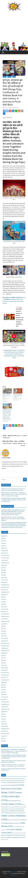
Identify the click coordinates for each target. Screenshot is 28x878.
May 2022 (3, 660)
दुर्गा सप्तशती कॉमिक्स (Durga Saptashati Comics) (17, 395)
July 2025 (3, 567)
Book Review (20, 780)
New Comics (16, 823)
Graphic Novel (19, 808)
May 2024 (3, 602)
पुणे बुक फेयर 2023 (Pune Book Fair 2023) (6, 395)
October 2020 (4, 706)
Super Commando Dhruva (16, 837)
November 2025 (5, 558)
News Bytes (20, 826)
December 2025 (5, 555)
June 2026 (3, 541)
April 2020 (3, 721)
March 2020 (4, 724)
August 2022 (4, 653)
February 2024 (4, 609)
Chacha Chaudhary (14, 782)
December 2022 (5, 643)
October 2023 (4, 619)
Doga (13, 808)
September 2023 (5, 621)
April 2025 (3, 575)
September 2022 (5, 650)
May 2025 (3, 572)
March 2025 (4, 577)
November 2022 (5, 645)
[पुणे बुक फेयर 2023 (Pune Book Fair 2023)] (7, 390)
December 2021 (5, 672)
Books (4, 76)
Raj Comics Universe (8, 835)
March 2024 (4, 606)
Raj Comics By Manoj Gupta (18, 832)
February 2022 (4, 667)
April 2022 (3, 663)
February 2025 (4, 580)
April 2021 (3, 692)
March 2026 (4, 548)
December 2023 (5, 614)
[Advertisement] (14, 28)
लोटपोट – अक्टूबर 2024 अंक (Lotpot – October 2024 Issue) (15, 437)
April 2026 (3, 545)
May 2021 (3, 689)
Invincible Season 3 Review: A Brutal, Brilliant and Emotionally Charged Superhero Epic (20, 317)
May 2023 (3, 631)
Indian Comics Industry (19, 813)
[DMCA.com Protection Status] (5, 854)
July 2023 (3, 626)
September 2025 (5, 562)
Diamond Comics (6, 809)
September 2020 (5, 709)
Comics (9, 76)
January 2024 (4, 611)
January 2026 (4, 553)
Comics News (11, 804)
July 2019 (3, 738)
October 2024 (4, 589)
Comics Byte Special (14, 800)
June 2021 (3, 687)
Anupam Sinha (16, 778)
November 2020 (5, 704)
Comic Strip (11, 807)
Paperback (4, 829)
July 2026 (3, 538)
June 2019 (3, 741)
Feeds (5, 746)
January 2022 (4, 670)
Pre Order (13, 829)
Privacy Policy (4, 851)
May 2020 (3, 719)
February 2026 (4, 550)
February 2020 (4, 726)
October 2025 (4, 560)
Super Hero (4, 839)
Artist (5, 780)
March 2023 (4, 636)
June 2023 (3, 628)
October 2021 (4, 677)
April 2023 (3, 633)
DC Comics (22, 807)
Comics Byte (15, 107)
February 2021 (4, 697)
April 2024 (3, 604)
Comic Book (13, 785)
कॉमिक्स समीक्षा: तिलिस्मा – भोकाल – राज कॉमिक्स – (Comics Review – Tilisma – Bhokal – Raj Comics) (13, 443)
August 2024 (4, 594)
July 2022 (3, 655)
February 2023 (4, 638)
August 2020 (4, 711)
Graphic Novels (5, 811)
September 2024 (5, 592)
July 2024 (3, 597)
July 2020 (3, 714)
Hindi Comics (16, 811)
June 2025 (3, 570)
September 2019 (5, 733)
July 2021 (3, 684)
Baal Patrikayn (12, 780)
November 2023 (5, 616)
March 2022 (4, 665)
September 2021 (5, 680)
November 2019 (5, 728)
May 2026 (3, 543)
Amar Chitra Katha (6, 778)
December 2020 (5, 702)
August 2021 (4, 682)
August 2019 (4, 736)
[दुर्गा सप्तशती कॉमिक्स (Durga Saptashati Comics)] (17, 390)
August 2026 (4, 536)
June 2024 (3, 599)
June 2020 (3, 716)
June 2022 (3, 658)
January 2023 (4, 641)
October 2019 (4, 731)
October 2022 (4, 648)
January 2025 (4, 582)
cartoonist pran (5, 782)
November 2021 (5, 675)
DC (16, 807)
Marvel (10, 819)
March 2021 (4, 694)
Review (19, 835)
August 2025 (4, 565)
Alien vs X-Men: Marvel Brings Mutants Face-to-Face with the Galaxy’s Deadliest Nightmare (13, 518)
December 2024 (5, 584)
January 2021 (4, 699)
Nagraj (7, 823)
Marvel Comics (18, 819)
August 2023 (4, 623)
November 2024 (5, 587)
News (14, 76)
